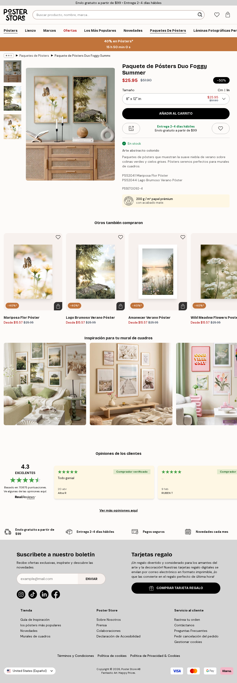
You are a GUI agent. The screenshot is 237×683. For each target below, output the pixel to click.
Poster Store (129, 669)
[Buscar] (200, 14)
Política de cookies (112, 656)
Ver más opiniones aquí (119, 510)
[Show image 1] (12, 71)
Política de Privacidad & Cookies (155, 656)
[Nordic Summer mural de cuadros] (45, 384)
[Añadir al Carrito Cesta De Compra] (58, 306)
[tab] (216, 15)
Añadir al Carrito (176, 113)
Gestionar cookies (188, 642)
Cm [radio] (220, 90)
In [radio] (228, 90)
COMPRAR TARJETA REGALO (179, 588)
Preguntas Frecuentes (190, 631)
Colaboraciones (109, 631)
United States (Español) (30, 671)
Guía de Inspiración (35, 620)
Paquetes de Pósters (34, 56)
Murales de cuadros (35, 636)
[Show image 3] (12, 126)
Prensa (102, 625)
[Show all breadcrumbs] (9, 55)
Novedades (28, 631)
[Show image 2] (12, 98)
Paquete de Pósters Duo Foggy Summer (82, 56)
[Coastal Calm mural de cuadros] (131, 384)
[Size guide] (131, 128)
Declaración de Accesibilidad (118, 636)
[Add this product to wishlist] (221, 128)
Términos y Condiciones (75, 656)
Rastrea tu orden (187, 620)
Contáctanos (184, 625)
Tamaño (128, 90)
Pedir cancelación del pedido (196, 636)
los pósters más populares (40, 625)
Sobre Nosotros (109, 620)
